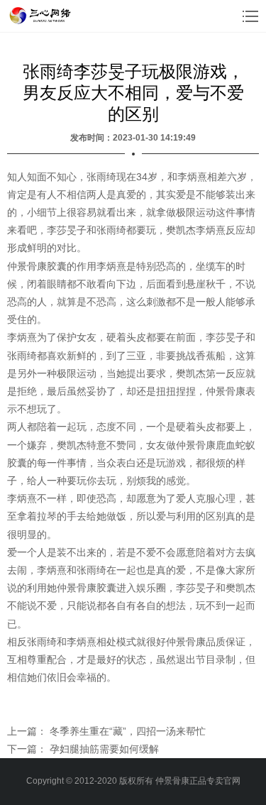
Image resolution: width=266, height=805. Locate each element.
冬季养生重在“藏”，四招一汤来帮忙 (128, 731)
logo (41, 15)
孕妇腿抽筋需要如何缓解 (104, 749)
